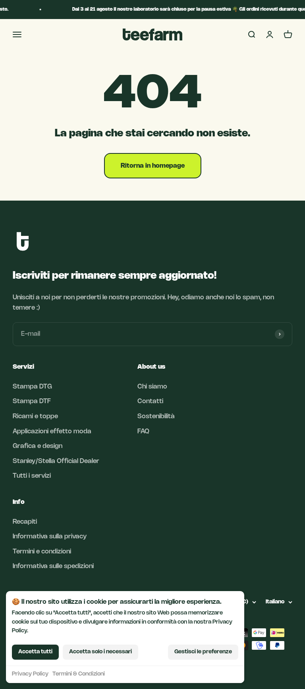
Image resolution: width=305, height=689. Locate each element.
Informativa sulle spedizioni (53, 566)
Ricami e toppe (35, 416)
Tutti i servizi (32, 476)
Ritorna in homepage (153, 166)
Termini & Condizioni (78, 674)
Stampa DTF (32, 401)
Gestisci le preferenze (203, 652)
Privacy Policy (30, 674)
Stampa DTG (32, 387)
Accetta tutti (35, 652)
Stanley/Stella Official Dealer (56, 461)
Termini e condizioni (42, 552)
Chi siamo (152, 387)
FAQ (143, 431)
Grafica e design (37, 446)
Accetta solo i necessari (100, 652)
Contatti (150, 401)
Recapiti (25, 522)
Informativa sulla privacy (50, 537)
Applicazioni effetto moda (52, 431)
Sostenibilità (156, 416)
